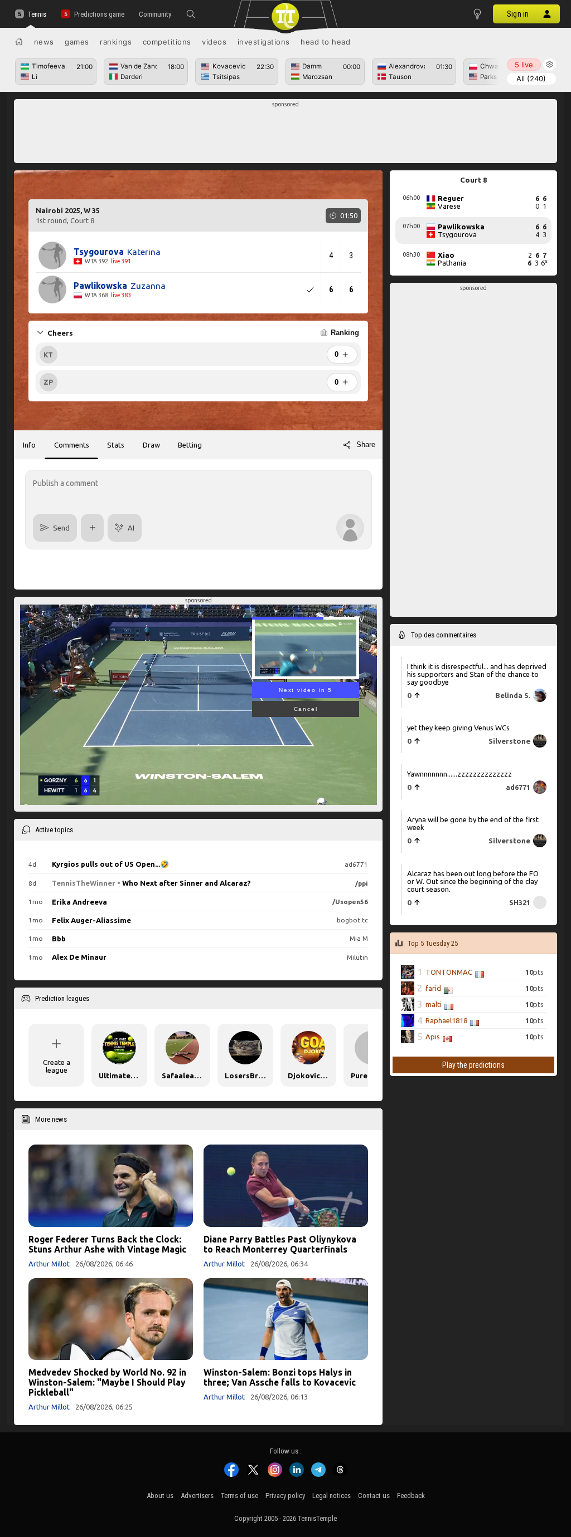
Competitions (167, 41)
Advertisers (197, 1495)
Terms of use (239, 1495)
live (524, 64)
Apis (432, 1036)
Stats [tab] (115, 445)
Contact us (374, 1495)
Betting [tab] (190, 445)
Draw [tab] (151, 445)
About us (160, 1495)
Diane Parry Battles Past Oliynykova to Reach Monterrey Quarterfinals (280, 1244)
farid (433, 988)
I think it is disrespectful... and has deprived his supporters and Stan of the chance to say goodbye (476, 674)
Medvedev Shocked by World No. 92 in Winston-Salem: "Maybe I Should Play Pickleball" (107, 1382)
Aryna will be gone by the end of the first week (473, 823)
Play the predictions (473, 1064)
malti (433, 1004)
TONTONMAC (448, 972)
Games (77, 41)
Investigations (264, 41)
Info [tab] (29, 445)
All (531, 78)
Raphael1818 (446, 1020)
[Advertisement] (286, 134)
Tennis (37, 14)
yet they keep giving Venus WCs (458, 727)
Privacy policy (285, 1495)
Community (155, 14)
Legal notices (331, 1495)
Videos (214, 41)
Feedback (411, 1495)
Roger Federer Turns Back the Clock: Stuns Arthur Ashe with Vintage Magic (107, 1244)
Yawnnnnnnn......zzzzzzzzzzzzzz (459, 774)
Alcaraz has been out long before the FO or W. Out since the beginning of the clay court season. (473, 881)
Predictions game (99, 14)
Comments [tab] (71, 445)
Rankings (116, 41)
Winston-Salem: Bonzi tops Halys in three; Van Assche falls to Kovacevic (280, 1377)
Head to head (325, 41)
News (44, 41)
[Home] (19, 42)
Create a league (56, 1066)
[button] (191, 14)
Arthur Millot (49, 1264)
